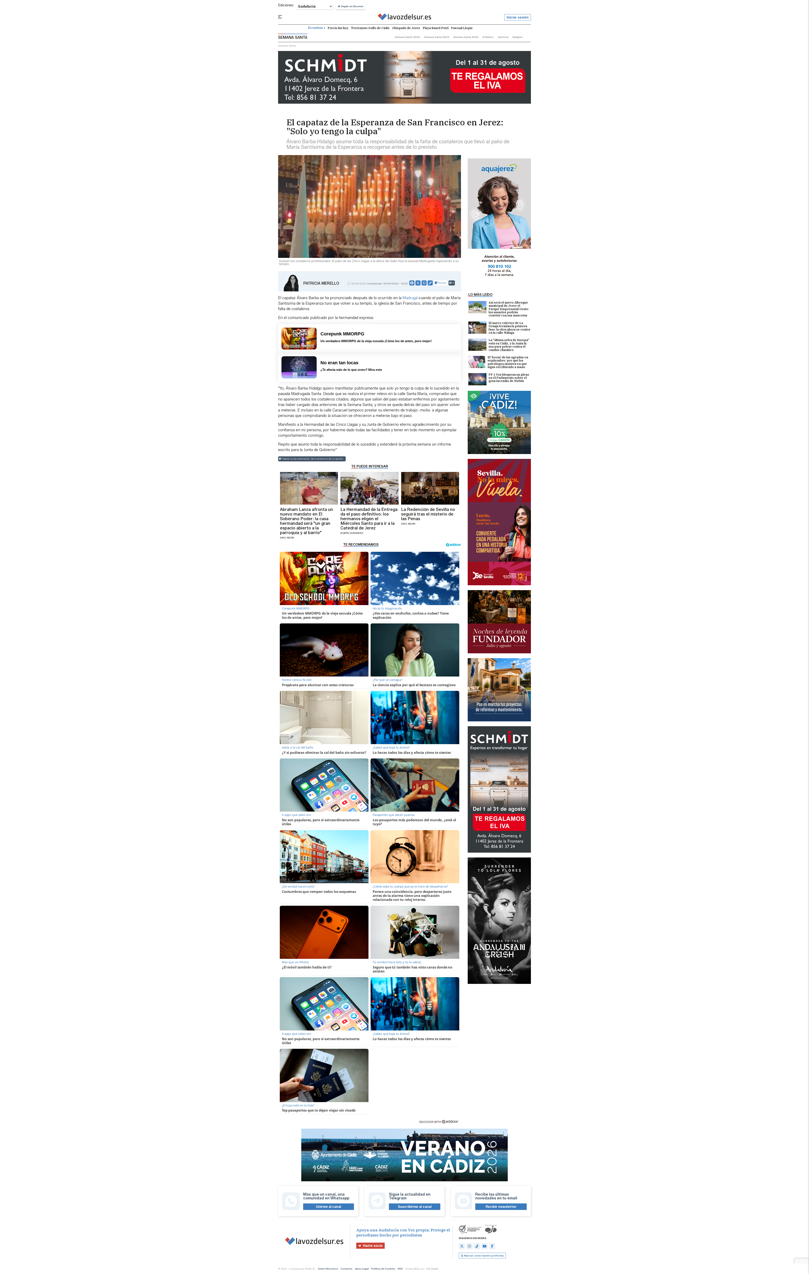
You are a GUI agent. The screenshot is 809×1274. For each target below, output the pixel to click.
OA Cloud (432, 1268)
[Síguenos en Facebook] (492, 1246)
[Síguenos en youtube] (484, 1246)
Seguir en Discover (352, 6)
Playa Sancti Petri (436, 28)
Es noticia (315, 28)
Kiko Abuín (287, 537)
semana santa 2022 (407, 37)
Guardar (442, 282)
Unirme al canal (328, 1207)
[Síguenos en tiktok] (477, 1246)
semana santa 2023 (436, 37)
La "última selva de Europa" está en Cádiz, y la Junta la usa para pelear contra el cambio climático (509, 345)
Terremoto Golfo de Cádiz (370, 28)
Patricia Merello (321, 283)
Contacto (346, 1268)
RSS (400, 1268)
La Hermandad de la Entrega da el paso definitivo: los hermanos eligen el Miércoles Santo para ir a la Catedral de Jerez (369, 518)
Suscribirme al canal (414, 1207)
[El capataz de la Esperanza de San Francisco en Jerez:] (404, 17)
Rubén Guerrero (351, 533)
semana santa (287, 45)
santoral (503, 37)
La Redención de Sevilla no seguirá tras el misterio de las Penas (428, 514)
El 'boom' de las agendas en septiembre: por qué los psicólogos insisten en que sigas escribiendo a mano (508, 362)
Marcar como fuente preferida (484, 1255)
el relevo (488, 37)
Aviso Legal (362, 1268)
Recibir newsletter (501, 1207)
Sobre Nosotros (328, 1268)
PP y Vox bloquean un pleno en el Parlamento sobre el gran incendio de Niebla (509, 378)
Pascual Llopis (462, 28)
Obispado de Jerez (406, 28)
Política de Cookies (383, 1268)
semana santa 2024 (465, 37)
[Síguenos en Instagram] (469, 1246)
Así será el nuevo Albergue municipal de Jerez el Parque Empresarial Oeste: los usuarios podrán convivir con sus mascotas (509, 309)
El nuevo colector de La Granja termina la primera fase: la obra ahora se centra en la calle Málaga (509, 328)
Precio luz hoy (338, 28)
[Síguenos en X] (462, 1246)
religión (517, 37)
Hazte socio (373, 1246)
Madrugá (411, 298)
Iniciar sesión (518, 17)
